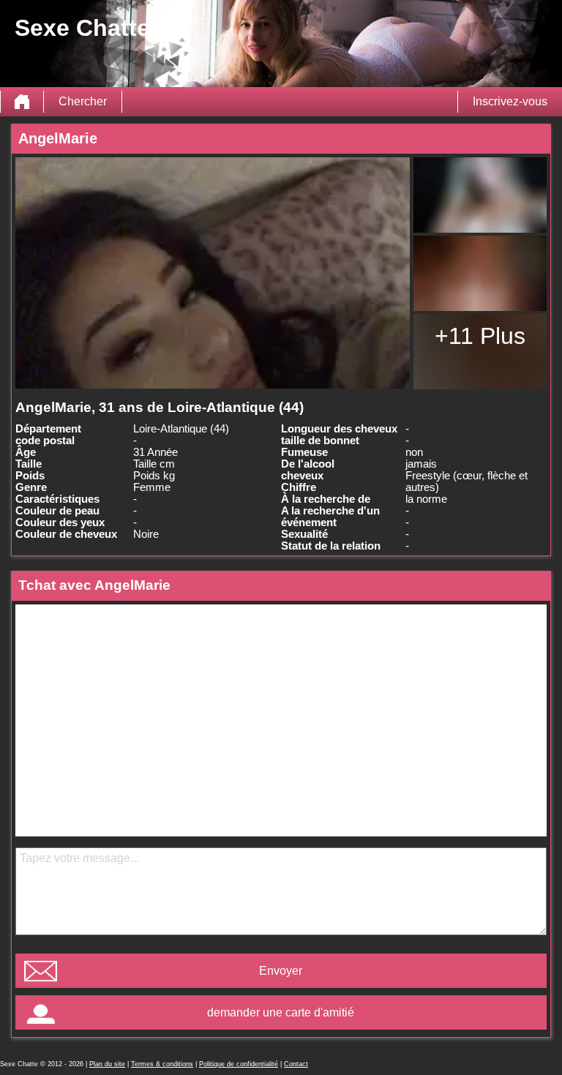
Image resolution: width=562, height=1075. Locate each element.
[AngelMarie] (212, 273)
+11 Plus (480, 336)
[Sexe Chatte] (22, 102)
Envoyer (280, 970)
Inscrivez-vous (510, 101)
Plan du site (107, 1064)
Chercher (83, 101)
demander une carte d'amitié (280, 1012)
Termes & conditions (162, 1064)
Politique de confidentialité (238, 1064)
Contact (296, 1064)
